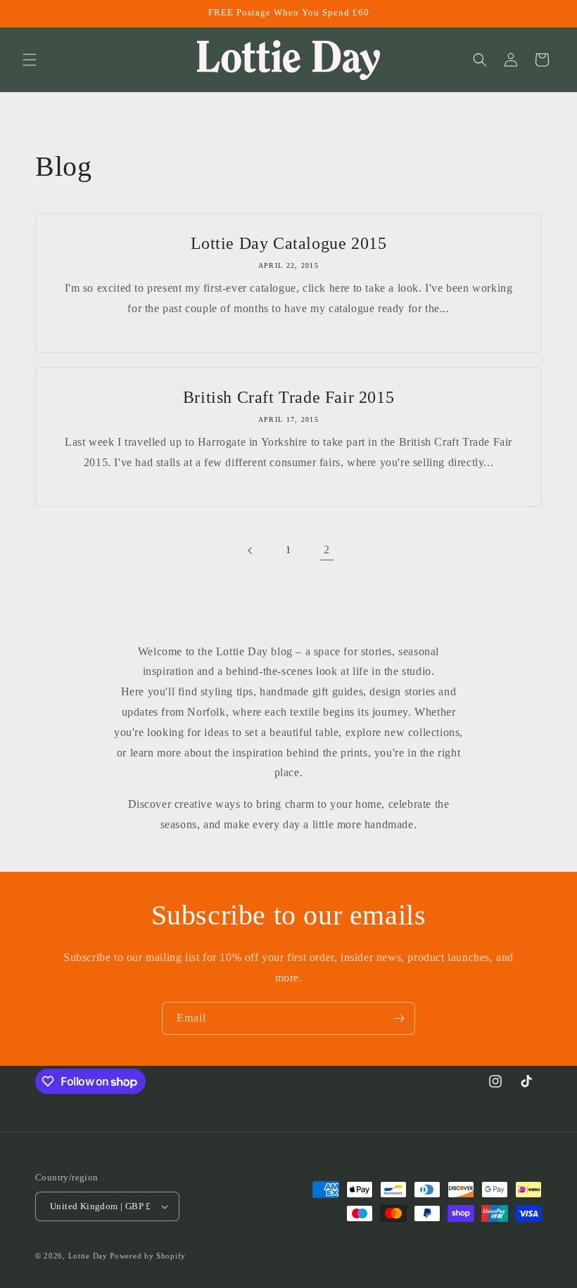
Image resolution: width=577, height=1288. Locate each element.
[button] (29, 59)
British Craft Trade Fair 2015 (288, 397)
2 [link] (327, 549)
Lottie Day (88, 1255)
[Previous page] (250, 550)
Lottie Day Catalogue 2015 (289, 243)
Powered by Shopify (148, 1255)
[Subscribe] (398, 1018)
